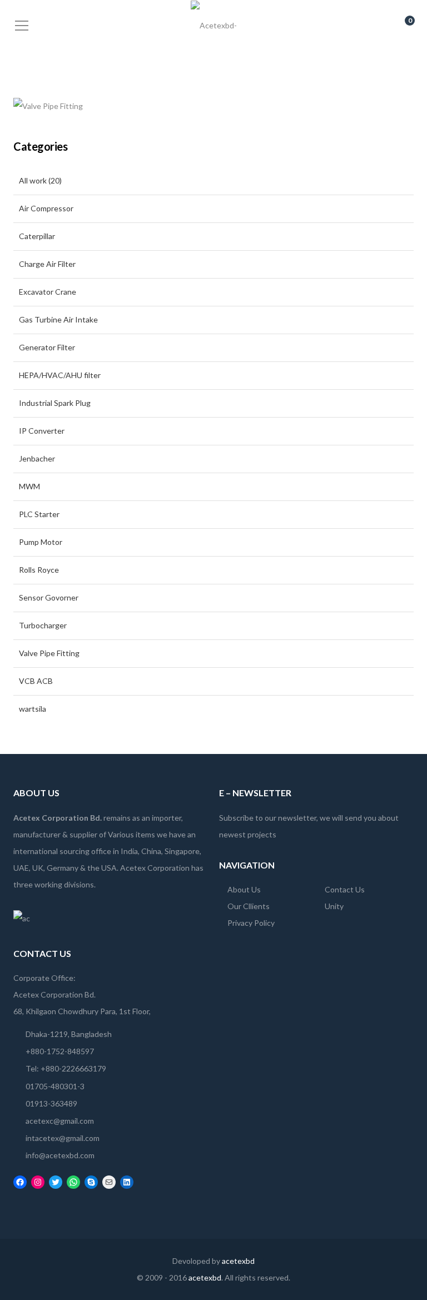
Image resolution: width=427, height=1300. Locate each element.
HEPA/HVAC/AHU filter (60, 375)
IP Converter (41, 430)
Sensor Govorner (48, 597)
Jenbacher (37, 458)
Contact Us (345, 889)
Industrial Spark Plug (55, 403)
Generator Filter (47, 347)
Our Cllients (248, 906)
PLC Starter (40, 514)
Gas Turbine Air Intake (58, 319)
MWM (29, 486)
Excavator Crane (47, 291)
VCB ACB (36, 681)
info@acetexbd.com (60, 1155)
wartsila (32, 708)
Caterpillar (37, 236)
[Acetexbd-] (214, 24)
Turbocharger (43, 625)
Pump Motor (40, 542)
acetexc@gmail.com (60, 1120)
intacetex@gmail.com (63, 1138)
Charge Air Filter (47, 264)
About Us (244, 889)
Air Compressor (46, 208)
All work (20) (40, 180)
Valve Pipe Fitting (49, 653)
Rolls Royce (39, 569)
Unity (334, 906)
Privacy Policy (251, 922)
